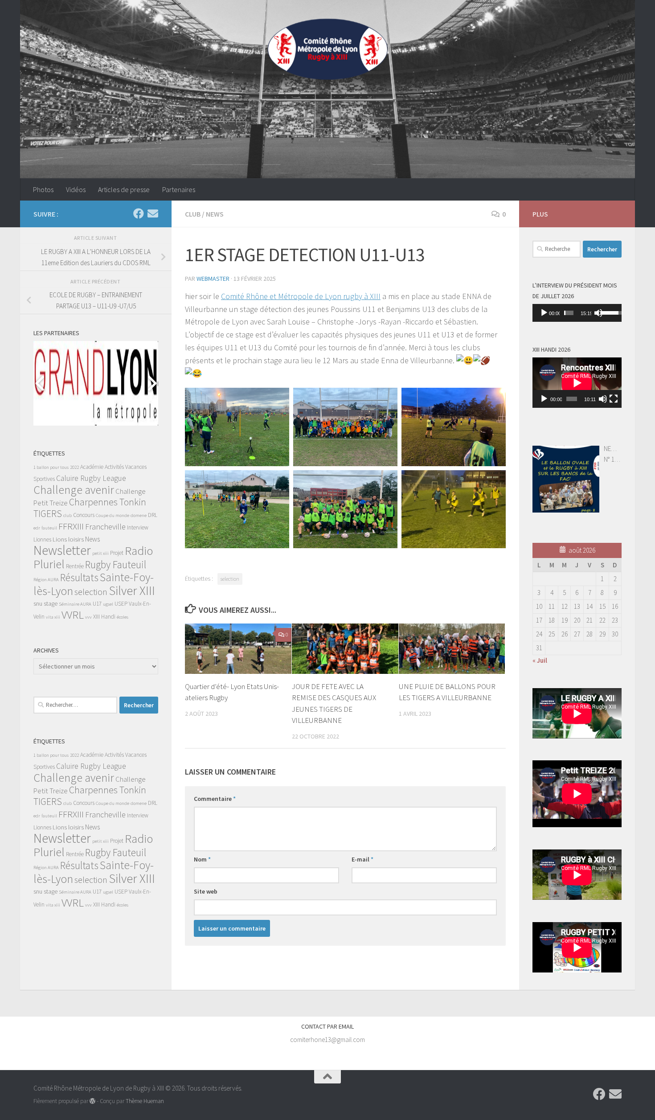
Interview (137, 527)
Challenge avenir (73, 489)
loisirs (76, 539)
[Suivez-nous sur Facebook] (138, 213)
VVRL (72, 615)
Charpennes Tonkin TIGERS (89, 508)
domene (139, 515)
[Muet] (598, 312)
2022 (74, 467)
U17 (97, 603)
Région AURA (46, 580)
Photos (43, 189)
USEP (121, 603)
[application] (577, 313)
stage (50, 603)
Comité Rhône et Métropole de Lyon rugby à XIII (301, 296)
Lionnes (42, 539)
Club (193, 213)
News (215, 213)
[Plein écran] (613, 398)
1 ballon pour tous (51, 467)
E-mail (362, 859)
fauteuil (49, 528)
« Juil (539, 660)
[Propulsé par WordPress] (92, 1101)
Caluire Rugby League (91, 478)
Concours (83, 515)
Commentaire (215, 799)
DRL (152, 515)
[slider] (568, 313)
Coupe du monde (112, 515)
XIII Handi (104, 616)
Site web (205, 891)
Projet (116, 553)
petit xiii (100, 553)
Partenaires (178, 189)
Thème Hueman (145, 1101)
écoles (122, 617)
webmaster (212, 279)
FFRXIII (71, 526)
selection (230, 578)
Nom (202, 859)
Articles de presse (124, 189)
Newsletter (62, 550)
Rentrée (75, 566)
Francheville (105, 526)
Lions (60, 539)
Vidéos (76, 189)
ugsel (108, 604)
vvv (88, 617)
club (67, 515)
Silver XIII (132, 591)
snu (37, 603)
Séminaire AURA (75, 604)
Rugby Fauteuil (115, 564)
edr (36, 528)
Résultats (79, 577)
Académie (91, 467)
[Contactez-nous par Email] (152, 213)
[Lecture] (544, 312)
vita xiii (53, 617)
